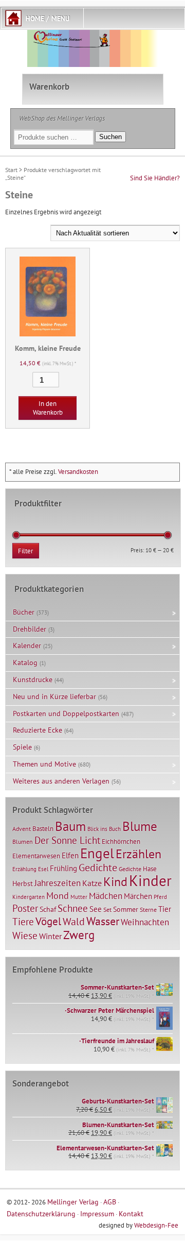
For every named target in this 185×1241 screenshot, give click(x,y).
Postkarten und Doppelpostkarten (66, 713)
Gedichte (98, 867)
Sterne (148, 909)
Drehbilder (29, 629)
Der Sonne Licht (67, 840)
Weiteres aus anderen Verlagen (61, 781)
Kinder (150, 880)
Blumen (22, 841)
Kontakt (131, 1213)
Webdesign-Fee (156, 1225)
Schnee (73, 908)
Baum (70, 826)
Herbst (22, 883)
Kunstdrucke (32, 679)
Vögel (48, 921)
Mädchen (105, 896)
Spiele (22, 747)
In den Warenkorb (48, 408)
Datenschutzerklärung (41, 1213)
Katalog (25, 662)
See (95, 909)
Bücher (23, 612)
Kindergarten (28, 896)
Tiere (23, 921)
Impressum (97, 1213)
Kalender (27, 645)
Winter (50, 936)
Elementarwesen (36, 855)
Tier (164, 909)
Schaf (48, 909)
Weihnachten (145, 922)
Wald (74, 921)
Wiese (25, 935)
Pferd (160, 896)
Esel (43, 869)
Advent (21, 828)
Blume (139, 826)
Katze (92, 882)
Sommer (125, 909)
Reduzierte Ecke (37, 730)
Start (11, 170)
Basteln (42, 828)
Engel (97, 853)
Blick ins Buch (104, 828)
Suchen (110, 137)
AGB (109, 1201)
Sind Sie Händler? (155, 178)
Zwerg (79, 934)
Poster (25, 908)
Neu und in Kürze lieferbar (54, 696)
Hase (150, 868)
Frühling (63, 868)
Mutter (78, 896)
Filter (25, 551)
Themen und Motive (44, 764)
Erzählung (24, 869)
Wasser (102, 921)
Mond (57, 895)
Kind (115, 881)
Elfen (70, 855)
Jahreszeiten (57, 883)
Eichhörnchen (121, 841)
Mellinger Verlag (73, 1201)
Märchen (138, 896)
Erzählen (138, 854)
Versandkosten (78, 471)
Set (107, 909)
